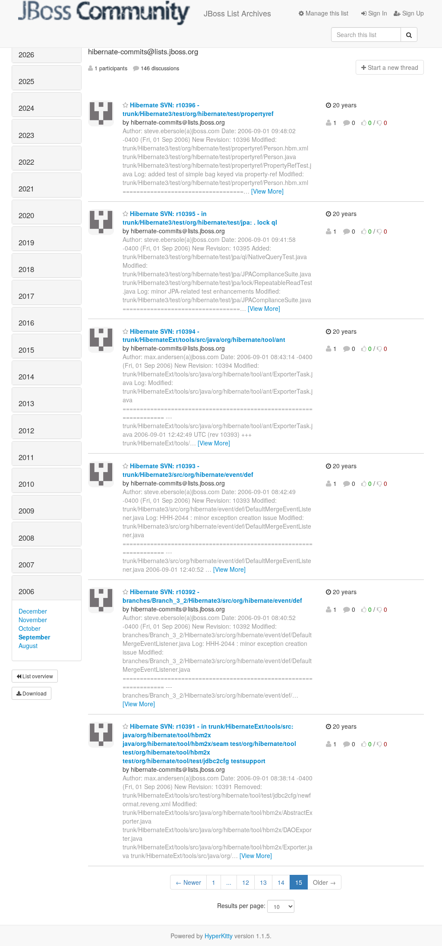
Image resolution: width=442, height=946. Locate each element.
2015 (26, 350)
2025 (26, 81)
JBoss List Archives (237, 13)
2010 (26, 484)
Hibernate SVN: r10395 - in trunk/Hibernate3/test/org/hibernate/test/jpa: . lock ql (200, 217)
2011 (26, 457)
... (228, 882)
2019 (26, 242)
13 (263, 882)
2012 (26, 430)
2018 (26, 269)
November (33, 619)
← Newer (188, 882)
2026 (26, 54)
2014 (26, 376)
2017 (26, 296)
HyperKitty (219, 935)
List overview (37, 676)
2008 (26, 538)
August (28, 645)
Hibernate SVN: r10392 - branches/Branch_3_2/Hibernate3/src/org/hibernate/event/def (212, 596)
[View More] (267, 191)
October (30, 628)
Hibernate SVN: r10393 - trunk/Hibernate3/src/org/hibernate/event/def (188, 470)
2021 (26, 188)
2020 (26, 215)
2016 (26, 322)
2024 (26, 108)
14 (281, 882)
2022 (26, 162)
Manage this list (326, 13)
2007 (26, 564)
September (34, 637)
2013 (26, 403)
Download (34, 693)
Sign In (376, 13)
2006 (26, 591)
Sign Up (412, 13)
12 (245, 882)
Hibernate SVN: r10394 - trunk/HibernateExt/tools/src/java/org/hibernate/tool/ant (204, 335)
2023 (26, 135)
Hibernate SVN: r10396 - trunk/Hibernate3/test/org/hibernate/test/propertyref (198, 109)
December (33, 611)
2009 (26, 510)
